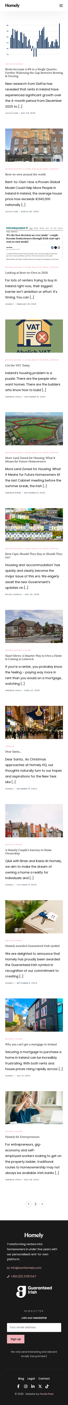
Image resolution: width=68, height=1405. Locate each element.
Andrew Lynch (13, 396)
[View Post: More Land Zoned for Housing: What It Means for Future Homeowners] (34, 428)
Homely (9, 304)
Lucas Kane (11, 113)
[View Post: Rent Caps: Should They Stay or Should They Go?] (34, 524)
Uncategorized (14, 64)
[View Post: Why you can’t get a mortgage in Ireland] (34, 1015)
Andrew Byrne (13, 492)
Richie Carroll (13, 594)
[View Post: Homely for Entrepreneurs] (34, 1107)
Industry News (40, 169)
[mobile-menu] (61, 6)
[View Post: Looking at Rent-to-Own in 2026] (34, 243)
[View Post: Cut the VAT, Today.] (34, 336)
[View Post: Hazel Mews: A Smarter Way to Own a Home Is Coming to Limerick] (34, 626)
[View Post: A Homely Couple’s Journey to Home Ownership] (34, 820)
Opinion (54, 169)
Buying (9, 169)
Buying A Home (22, 169)
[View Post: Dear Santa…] (34, 722)
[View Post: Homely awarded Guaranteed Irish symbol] (34, 916)
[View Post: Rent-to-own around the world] (34, 145)
